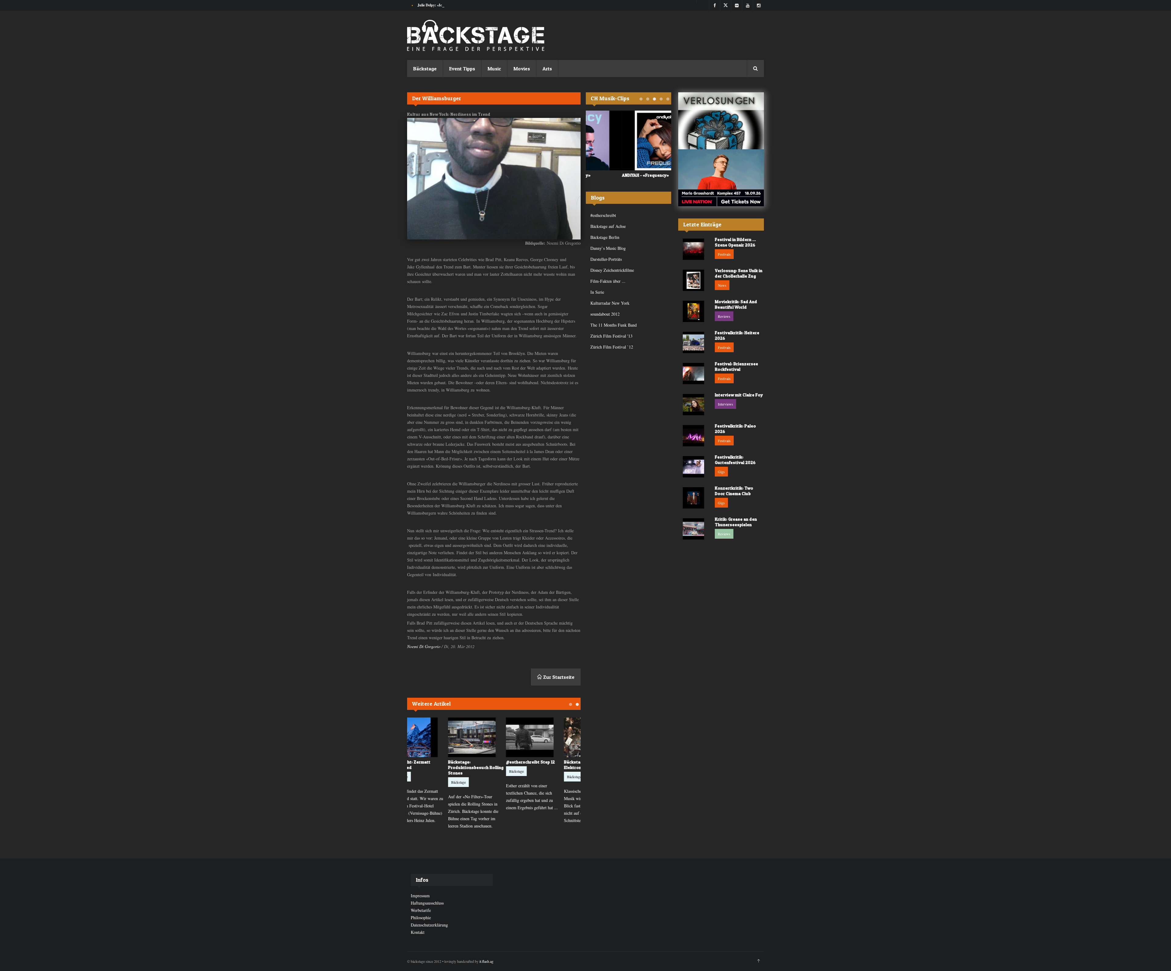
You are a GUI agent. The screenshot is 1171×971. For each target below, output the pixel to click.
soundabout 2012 (605, 314)
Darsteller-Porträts (606, 259)
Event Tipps (462, 69)
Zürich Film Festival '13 (611, 336)
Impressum (420, 895)
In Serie (597, 292)
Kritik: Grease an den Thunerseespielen (736, 521)
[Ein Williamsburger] (494, 178)
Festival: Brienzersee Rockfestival (736, 366)
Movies (522, 69)
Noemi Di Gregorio (423, 646)
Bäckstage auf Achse (608, 226)
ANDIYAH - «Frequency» (609, 175)
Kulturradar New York (609, 303)
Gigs (721, 471)
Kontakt (417, 932)
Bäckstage (425, 69)
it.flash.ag (486, 961)
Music (494, 69)
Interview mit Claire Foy (739, 394)
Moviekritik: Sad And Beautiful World (736, 304)
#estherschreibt (603, 215)
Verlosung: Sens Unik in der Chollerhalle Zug (738, 273)
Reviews (724, 316)
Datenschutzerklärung (429, 925)
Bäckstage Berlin (604, 237)
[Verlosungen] (721, 120)
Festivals (724, 254)
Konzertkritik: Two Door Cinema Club (734, 490)
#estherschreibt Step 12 (490, 761)
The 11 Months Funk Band (613, 325)
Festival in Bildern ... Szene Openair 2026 (735, 242)
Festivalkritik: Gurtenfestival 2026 (735, 459)
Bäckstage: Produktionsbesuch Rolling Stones (436, 767)
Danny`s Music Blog (608, 248)
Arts (547, 69)
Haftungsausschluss (427, 903)
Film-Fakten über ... (607, 281)
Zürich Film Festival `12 (611, 347)
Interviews (725, 404)
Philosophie (421, 917)
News (722, 285)
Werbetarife (421, 910)
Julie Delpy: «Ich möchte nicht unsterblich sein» (454, 5)
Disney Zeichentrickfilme (612, 270)
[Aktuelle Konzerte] (721, 177)
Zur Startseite (558, 677)
